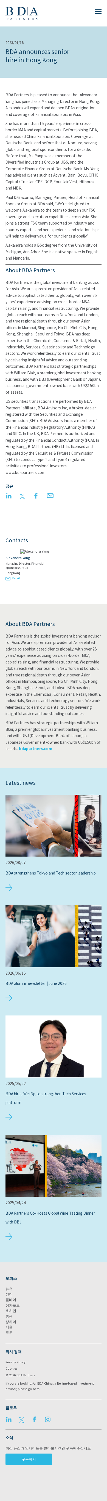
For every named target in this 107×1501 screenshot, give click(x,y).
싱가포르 (12, 1305)
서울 (9, 1327)
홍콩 (9, 1316)
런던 (9, 1294)
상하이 (10, 1322)
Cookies (11, 1368)
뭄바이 (10, 1300)
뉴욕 (9, 1289)
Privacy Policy (15, 1362)
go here (33, 1389)
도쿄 (9, 1333)
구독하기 (29, 1459)
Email (16, 578)
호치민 (10, 1311)
